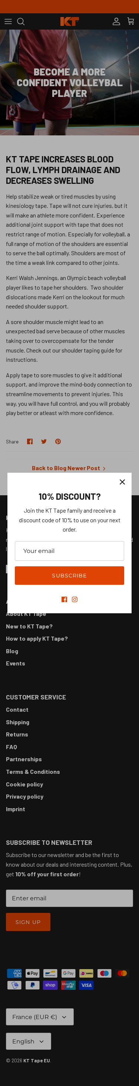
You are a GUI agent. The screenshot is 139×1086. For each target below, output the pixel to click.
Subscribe (69, 575)
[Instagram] (74, 599)
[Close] (122, 482)
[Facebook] (64, 599)
